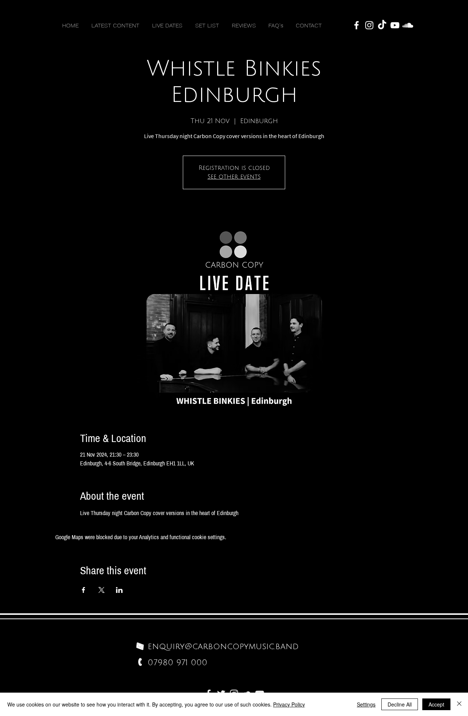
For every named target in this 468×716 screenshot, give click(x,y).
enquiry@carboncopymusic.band (223, 646)
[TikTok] (382, 25)
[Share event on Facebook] (83, 590)
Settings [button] (366, 704)
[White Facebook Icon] (356, 25)
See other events (234, 177)
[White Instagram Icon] (369, 25)
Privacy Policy (289, 704)
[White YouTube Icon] (394, 25)
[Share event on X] (101, 590)
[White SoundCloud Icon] (407, 25)
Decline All (400, 704)
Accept (436, 704)
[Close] (459, 704)
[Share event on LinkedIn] (119, 590)
